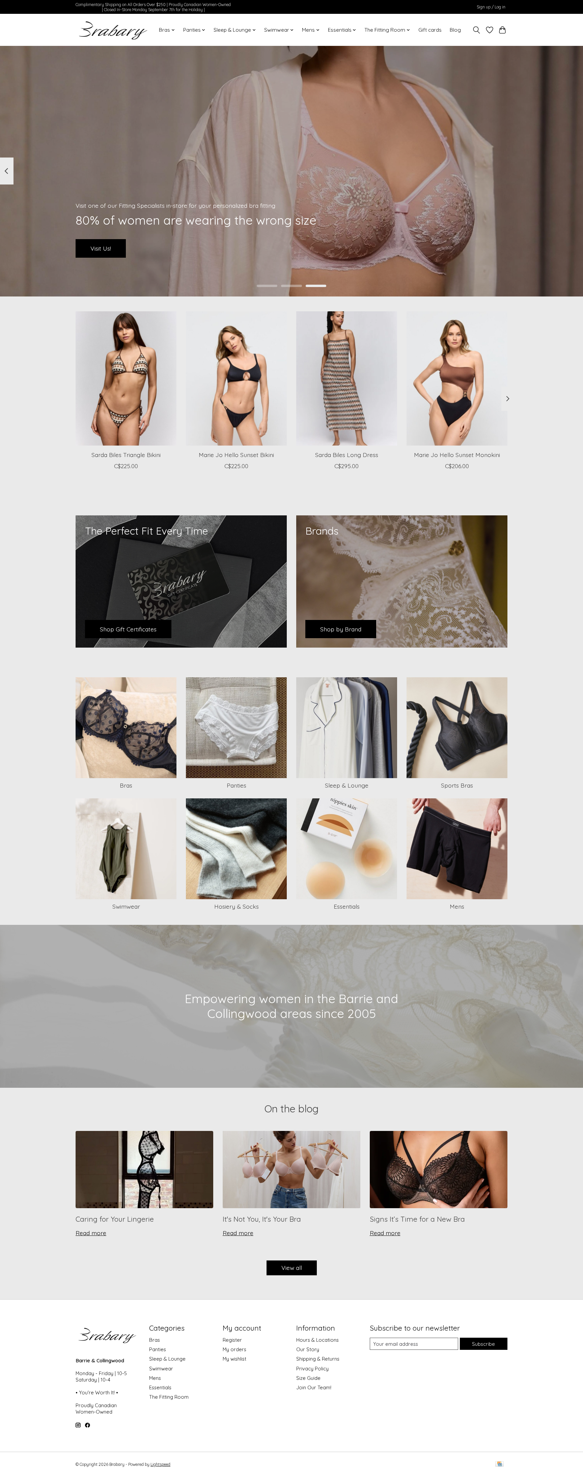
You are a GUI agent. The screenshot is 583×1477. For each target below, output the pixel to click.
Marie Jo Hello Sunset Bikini (236, 454)
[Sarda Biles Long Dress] (346, 378)
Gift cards (430, 30)
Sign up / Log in (491, 6)
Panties (236, 785)
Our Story (307, 1349)
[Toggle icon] (476, 30)
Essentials (347, 906)
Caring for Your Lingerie (115, 1219)
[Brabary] (113, 30)
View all (291, 1267)
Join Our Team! (313, 1387)
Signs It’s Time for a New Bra (417, 1219)
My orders (234, 1349)
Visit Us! (100, 248)
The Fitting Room (169, 1397)
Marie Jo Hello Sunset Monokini (457, 454)
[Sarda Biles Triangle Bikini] (126, 378)
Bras (126, 785)
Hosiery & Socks (236, 906)
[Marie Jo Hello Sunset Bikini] (236, 378)
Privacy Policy (312, 1368)
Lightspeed (160, 1464)
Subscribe (483, 1344)
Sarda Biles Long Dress (346, 454)
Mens (457, 906)
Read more (91, 1233)
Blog (455, 30)
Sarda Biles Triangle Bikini (126, 454)
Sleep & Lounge (346, 785)
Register (232, 1340)
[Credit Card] (499, 1464)
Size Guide (308, 1378)
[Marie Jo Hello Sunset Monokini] (457, 378)
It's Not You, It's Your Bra (262, 1219)
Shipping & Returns (317, 1359)
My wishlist (234, 1359)
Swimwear (126, 906)
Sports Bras (457, 785)
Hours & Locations (317, 1340)
